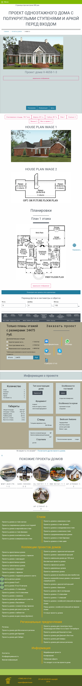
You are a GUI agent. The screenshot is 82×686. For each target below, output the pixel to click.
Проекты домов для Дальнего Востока (58, 635)
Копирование (49, 656)
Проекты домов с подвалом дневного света (19, 576)
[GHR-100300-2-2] (25, 473)
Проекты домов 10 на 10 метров (14, 586)
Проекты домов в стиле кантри (14, 522)
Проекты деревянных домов (55, 568)
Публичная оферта (50, 659)
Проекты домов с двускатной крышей (58, 584)
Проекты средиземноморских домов (58, 534)
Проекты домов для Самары (54, 639)
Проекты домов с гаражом (12, 572)
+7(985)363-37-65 (50, 363)
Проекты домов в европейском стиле (16, 529)
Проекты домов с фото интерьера (57, 591)
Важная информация (10, 660)
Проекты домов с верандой (12, 569)
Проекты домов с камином (12, 596)
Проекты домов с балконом (54, 588)
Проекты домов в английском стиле (16, 535)
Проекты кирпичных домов (54, 571)
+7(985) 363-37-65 (24, 678)
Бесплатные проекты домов (55, 561)
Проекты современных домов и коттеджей (19, 525)
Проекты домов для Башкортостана (57, 632)
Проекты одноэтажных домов (13, 552)
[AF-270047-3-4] (41, 496)
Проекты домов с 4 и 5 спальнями (15, 593)
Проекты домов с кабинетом (13, 613)
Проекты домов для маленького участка (17, 599)
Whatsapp (68, 344)
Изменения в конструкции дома (19, 348)
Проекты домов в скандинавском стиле (59, 528)
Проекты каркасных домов (54, 565)
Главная (6, 31)
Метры (56, 302)
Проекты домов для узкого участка (15, 609)
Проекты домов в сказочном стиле (57, 531)
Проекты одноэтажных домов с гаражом (18, 555)
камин (63, 393)
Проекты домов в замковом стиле (57, 521)
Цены (52, 108)
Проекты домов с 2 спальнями (55, 594)
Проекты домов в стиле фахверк (15, 532)
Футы (3, 302)
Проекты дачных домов (11, 579)
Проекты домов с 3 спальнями (14, 589)
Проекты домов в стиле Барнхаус (57, 538)
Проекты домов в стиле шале (55, 541)
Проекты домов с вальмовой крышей (58, 555)
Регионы (5, 627)
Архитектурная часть (16, 342)
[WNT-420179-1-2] (8, 473)
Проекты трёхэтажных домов (13, 566)
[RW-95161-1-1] (57, 473)
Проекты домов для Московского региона (18, 630)
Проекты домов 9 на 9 (10, 582)
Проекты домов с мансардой (13, 559)
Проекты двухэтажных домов (13, 562)
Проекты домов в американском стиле (17, 539)
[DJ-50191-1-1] (41, 473)
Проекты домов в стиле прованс (56, 524)
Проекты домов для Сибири (12, 637)
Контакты (6, 653)
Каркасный (37, 393)
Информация (43, 108)
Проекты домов (17, 31)
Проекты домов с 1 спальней (55, 598)
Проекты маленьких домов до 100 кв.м (59, 558)
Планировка (32, 108)
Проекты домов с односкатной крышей (59, 551)
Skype (59, 354)
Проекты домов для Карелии (13, 634)
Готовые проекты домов (53, 613)
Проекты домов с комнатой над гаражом (18, 606)
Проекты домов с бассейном (13, 603)
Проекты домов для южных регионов (58, 642)
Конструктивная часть (16, 345)
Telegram (47, 354)
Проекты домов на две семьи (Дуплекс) (17, 616)
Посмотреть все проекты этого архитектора (41, 292)
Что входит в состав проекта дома (57, 662)
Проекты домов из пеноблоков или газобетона (61, 575)
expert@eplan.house (51, 344)
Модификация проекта (52, 652)
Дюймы (30, 302)
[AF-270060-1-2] (74, 473)
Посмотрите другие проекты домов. (52, 451)
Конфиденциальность (10, 656)
